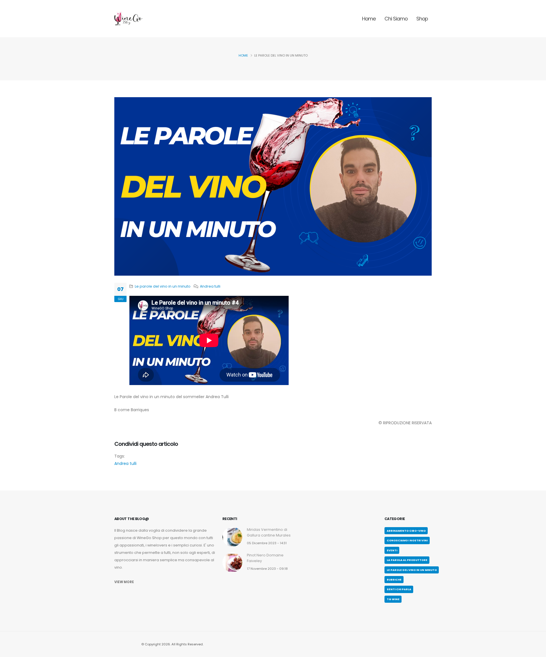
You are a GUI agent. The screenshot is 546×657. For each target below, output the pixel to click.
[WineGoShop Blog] (128, 18)
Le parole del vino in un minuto (163, 286)
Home (369, 18)
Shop (422, 18)
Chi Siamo (396, 18)
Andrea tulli (210, 286)
